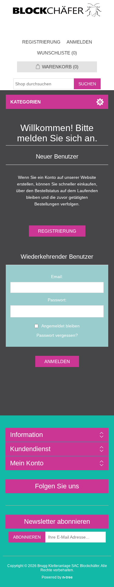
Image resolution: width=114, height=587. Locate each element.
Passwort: (57, 299)
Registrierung (41, 41)
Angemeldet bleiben (60, 325)
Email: (57, 276)
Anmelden (79, 41)
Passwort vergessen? (57, 335)
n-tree (67, 577)
